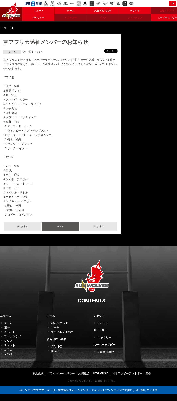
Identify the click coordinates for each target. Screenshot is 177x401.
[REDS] (59, 3)
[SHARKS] (124, 3)
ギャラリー (38, 17)
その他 (8, 354)
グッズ (8, 341)
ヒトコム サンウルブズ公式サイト (11, 10)
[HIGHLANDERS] (91, 3)
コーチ (55, 327)
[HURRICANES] (98, 3)
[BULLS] (105, 3)
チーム (70, 10)
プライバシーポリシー (61, 373)
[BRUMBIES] (45, 3)
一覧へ (60, 226)
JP (172, 3)
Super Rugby (105, 352)
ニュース (38, 10)
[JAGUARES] (111, 3)
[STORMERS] (131, 3)
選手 (7, 327)
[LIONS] (118, 3)
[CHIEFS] (78, 3)
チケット (135, 10)
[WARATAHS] (65, 3)
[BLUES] (72, 3)
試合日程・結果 (102, 10)
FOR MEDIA (101, 373)
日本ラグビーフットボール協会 (131, 373)
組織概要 (84, 373)
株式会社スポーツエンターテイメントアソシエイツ (90, 390)
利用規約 (38, 373)
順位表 (55, 351)
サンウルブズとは (62, 332)
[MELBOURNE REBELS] (52, 3)
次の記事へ (98, 226)
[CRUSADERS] (85, 3)
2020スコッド (59, 323)
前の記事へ (22, 226)
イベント (9, 332)
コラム (8, 349)
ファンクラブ (12, 336)
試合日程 (56, 346)
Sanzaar (33, 3)
